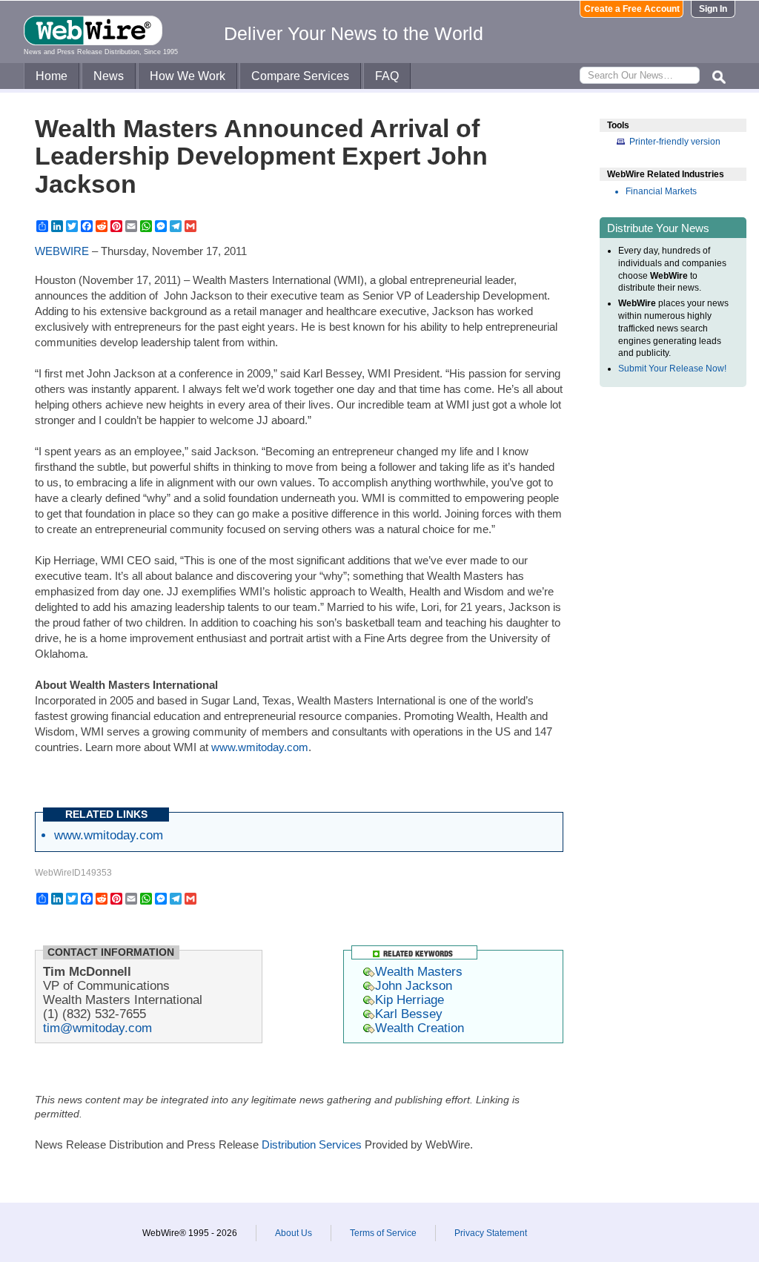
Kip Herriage (409, 999)
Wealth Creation (419, 1027)
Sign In (713, 9)
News (108, 76)
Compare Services (300, 76)
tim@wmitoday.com (97, 1027)
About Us (293, 1233)
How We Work (187, 76)
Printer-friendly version (674, 141)
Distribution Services (312, 1144)
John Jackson (413, 985)
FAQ (387, 76)
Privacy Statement (490, 1233)
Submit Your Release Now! (672, 368)
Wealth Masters (419, 971)
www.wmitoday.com (259, 747)
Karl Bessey (409, 1013)
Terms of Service (383, 1233)
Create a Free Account (632, 9)
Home (51, 76)
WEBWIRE (62, 251)
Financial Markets (661, 191)
